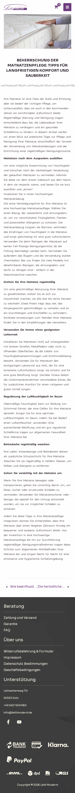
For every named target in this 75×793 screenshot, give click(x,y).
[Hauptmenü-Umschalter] (67, 7)
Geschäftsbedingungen (22, 670)
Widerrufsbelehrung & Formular (29, 651)
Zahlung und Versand (20, 618)
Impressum (12, 657)
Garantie (10, 624)
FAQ (7, 630)
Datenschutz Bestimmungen (26, 664)
